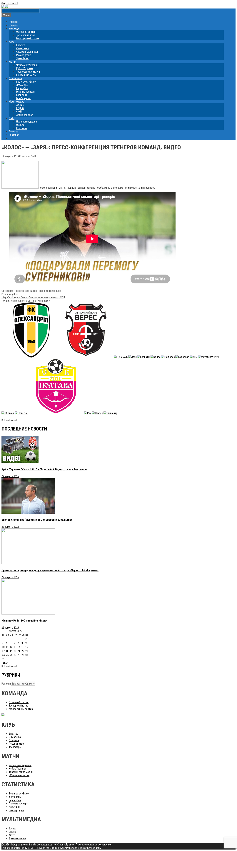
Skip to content (9, 3)
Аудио (12, 828)
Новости (19, 290)
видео (33, 290)
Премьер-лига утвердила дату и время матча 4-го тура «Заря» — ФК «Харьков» (50, 570)
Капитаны (21, 94)
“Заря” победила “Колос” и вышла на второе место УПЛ (33, 297)
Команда (14, 28)
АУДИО (20, 104)
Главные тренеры (25, 91)
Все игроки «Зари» (26, 81)
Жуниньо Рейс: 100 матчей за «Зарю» (24, 620)
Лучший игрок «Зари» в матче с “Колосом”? (25, 300)
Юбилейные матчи (26, 75)
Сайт (11, 118)
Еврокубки (22, 88)
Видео (12, 831)
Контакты (21, 128)
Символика (22, 48)
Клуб (11, 41)
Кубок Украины (24, 68)
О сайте (20, 124)
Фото (12, 835)
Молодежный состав (27, 38)
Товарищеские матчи (28, 71)
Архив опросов (24, 114)
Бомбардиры (23, 98)
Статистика (15, 78)
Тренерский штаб (25, 35)
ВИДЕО (20, 108)
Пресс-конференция (49, 290)
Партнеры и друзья (26, 121)
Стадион (14, 740)
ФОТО (19, 111)
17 (3, 651)
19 (11, 651)
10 (3, 647)
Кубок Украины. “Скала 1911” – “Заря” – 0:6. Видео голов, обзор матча (44, 469)
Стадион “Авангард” (27, 51)
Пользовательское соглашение (93, 844)
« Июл (4, 663)
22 (22, 651)
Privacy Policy (65, 848)
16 (26, 647)
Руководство (23, 55)
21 (19, 651)
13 (15, 647)
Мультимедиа (16, 101)
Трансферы (22, 58)
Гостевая (14, 135)
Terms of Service (86, 848)
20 (15, 651)
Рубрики (6, 683)
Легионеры (22, 85)
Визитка (20, 45)
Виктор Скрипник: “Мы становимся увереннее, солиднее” (37, 519)
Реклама (14, 131)
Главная (13, 21)
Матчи (12, 61)
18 (7, 651)
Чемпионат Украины (27, 65)
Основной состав (26, 31)
